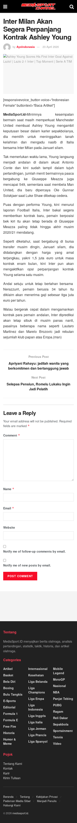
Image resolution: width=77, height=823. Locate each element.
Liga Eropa (36, 698)
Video (57, 743)
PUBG (57, 705)
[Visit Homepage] (38, 6)
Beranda (8, 797)
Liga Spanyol (37, 741)
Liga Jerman (37, 728)
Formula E (10, 720)
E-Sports (9, 701)
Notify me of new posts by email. (27, 565)
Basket (8, 675)
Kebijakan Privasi (47, 797)
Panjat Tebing (63, 698)
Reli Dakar (60, 718)
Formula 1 (10, 713)
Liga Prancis (37, 735)
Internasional (37, 669)
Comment (11, 435)
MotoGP (59, 679)
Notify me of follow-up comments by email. (34, 551)
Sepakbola (60, 724)
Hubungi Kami (12, 805)
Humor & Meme (9, 741)
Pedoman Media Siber (17, 801)
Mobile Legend (58, 671)
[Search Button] (72, 6)
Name (8, 489)
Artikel (8, 669)
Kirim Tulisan (12, 778)
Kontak (8, 768)
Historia (9, 733)
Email (8, 508)
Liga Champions (36, 690)
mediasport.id (20, 813)
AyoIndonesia (25, 47)
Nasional (59, 686)
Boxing (8, 688)
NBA (56, 692)
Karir (6, 773)
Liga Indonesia (35, 707)
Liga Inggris (37, 716)
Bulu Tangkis (12, 694)
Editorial (9, 707)
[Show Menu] (5, 6)
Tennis (58, 737)
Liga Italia (35, 722)
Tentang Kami (12, 763)
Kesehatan (36, 675)
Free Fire (9, 726)
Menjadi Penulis (47, 801)
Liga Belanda (37, 681)
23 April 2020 (51, 47)
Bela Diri (9, 681)
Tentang (25, 797)
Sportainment (63, 731)
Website (9, 527)
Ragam (58, 711)
